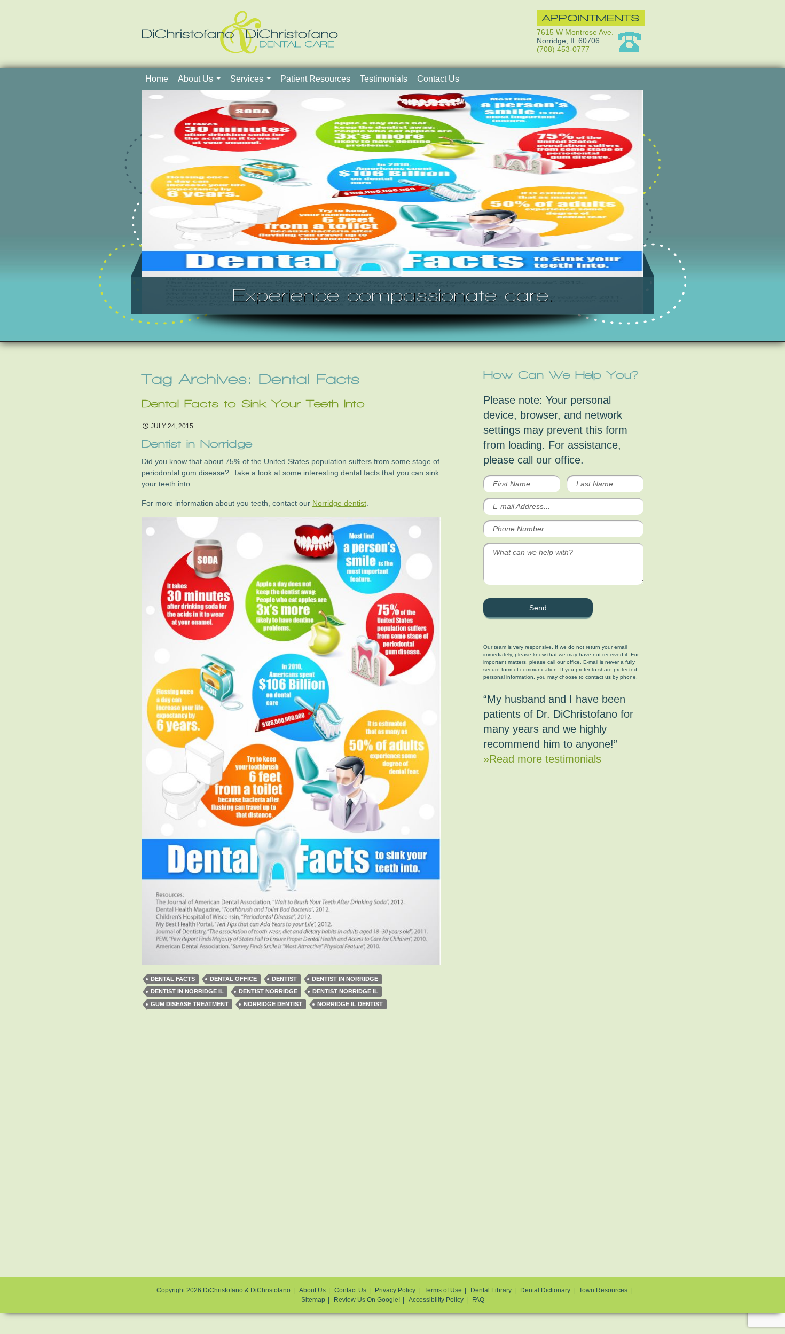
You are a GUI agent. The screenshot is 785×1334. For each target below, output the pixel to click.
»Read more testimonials (542, 759)
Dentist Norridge (268, 991)
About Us (195, 78)
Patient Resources (315, 78)
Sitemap (313, 1300)
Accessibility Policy (436, 1300)
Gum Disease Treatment (190, 1004)
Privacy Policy (395, 1290)
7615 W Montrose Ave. (575, 32)
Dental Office (233, 979)
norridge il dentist (350, 1004)
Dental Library (491, 1290)
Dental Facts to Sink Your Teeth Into (253, 404)
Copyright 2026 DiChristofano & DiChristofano (223, 1290)
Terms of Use (443, 1290)
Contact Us (438, 78)
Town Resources (603, 1290)
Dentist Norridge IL (345, 991)
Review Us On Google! (367, 1300)
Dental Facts (173, 979)
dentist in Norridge (345, 979)
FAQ (478, 1300)
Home (156, 78)
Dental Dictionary (545, 1290)
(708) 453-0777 (563, 49)
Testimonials (383, 78)
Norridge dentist (339, 503)
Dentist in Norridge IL (187, 991)
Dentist (284, 979)
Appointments (590, 18)
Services (246, 78)
